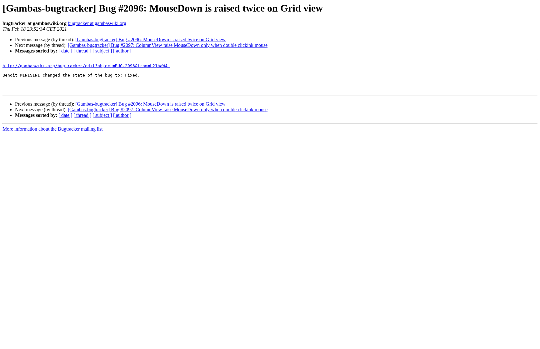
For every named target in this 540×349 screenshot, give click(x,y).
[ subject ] (102, 50)
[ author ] (122, 50)
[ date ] (65, 50)
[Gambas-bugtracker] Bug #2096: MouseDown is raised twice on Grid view (150, 39)
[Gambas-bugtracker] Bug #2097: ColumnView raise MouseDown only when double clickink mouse (168, 45)
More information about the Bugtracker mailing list (52, 129)
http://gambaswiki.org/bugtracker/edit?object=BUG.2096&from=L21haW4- (86, 65)
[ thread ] (82, 50)
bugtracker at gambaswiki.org (97, 23)
